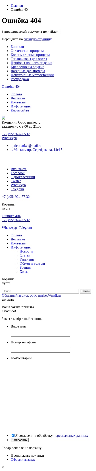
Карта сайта (20, 110)
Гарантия (27, 259)
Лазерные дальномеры (28, 71)
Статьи (25, 255)
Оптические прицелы (27, 51)
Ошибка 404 (11, 86)
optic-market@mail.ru (26, 146)
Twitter (16, 181)
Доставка (18, 98)
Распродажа (20, 79)
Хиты (24, 271)
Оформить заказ (23, 459)
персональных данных (71, 435)
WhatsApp (9, 138)
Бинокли (17, 47)
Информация (21, 106)
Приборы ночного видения (31, 63)
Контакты (18, 102)
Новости (26, 251)
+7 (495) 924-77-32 (16, 134)
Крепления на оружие (27, 67)
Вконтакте (19, 169)
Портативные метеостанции (32, 75)
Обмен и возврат (32, 263)
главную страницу (37, 39)
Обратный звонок (15, 295)
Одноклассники (23, 177)
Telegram (17, 189)
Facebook (18, 173)
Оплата (16, 94)
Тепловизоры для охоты (29, 59)
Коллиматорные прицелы (30, 55)
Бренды (25, 267)
